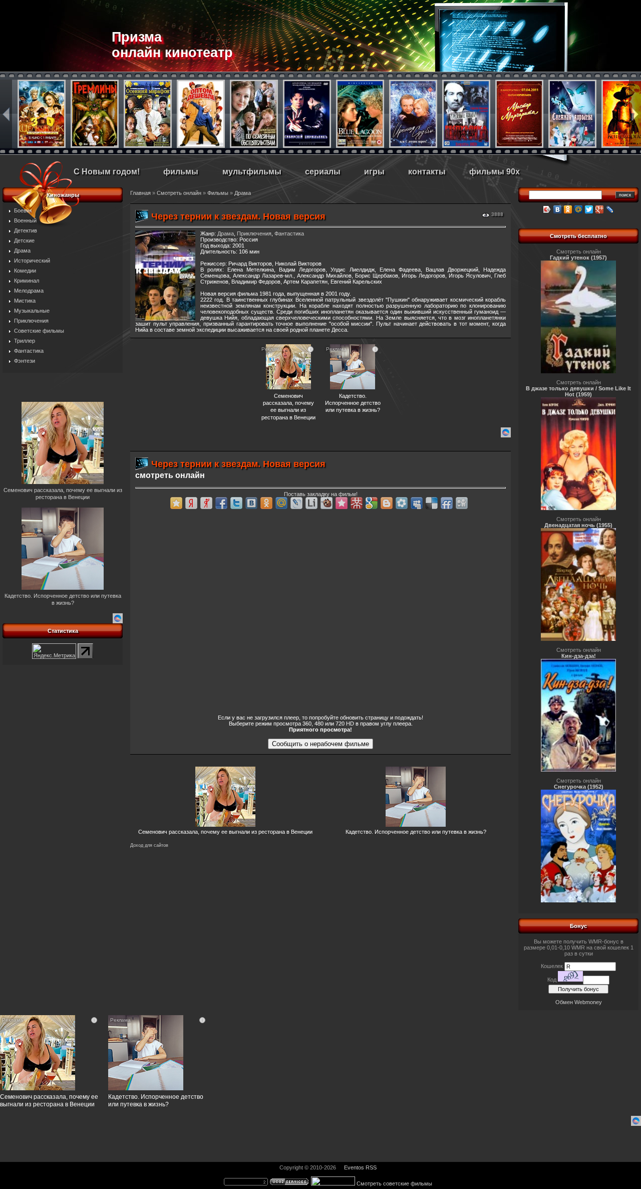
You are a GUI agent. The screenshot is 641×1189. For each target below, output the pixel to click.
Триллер (24, 341)
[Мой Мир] (578, 209)
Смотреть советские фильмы (394, 1183)
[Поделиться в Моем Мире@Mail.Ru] (281, 503)
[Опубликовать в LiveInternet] (311, 503)
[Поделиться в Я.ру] (206, 503)
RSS (371, 1167)
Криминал (26, 281)
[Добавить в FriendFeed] (447, 503)
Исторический (32, 261)
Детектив (25, 230)
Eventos (354, 1167)
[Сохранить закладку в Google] (372, 503)
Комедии (25, 271)
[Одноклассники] (568, 209)
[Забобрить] (326, 503)
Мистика (25, 301)
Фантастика (29, 351)
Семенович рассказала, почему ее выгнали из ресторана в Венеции (225, 832)
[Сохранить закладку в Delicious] (432, 503)
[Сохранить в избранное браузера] (176, 503)
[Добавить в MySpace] (417, 503)
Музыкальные (32, 311)
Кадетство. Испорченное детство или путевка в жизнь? (416, 832)
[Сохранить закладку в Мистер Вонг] (357, 503)
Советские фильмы (39, 331)
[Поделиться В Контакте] (251, 503)
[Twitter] (589, 209)
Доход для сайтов (149, 845)
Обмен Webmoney (578, 1002)
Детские (24, 240)
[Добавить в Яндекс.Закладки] (191, 503)
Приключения (31, 321)
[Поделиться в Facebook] (221, 503)
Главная (140, 193)
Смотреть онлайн (179, 193)
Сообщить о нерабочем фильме (320, 744)
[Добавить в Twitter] (236, 503)
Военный (25, 220)
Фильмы (217, 193)
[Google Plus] (599, 209)
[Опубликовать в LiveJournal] (296, 503)
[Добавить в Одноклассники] (266, 503)
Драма (22, 251)
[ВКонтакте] (557, 209)
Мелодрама (29, 291)
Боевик (23, 210)
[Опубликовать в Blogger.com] (387, 503)
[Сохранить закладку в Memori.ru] (342, 503)
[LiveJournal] (610, 209)
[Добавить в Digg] (462, 503)
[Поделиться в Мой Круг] (402, 503)
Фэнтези (24, 361)
